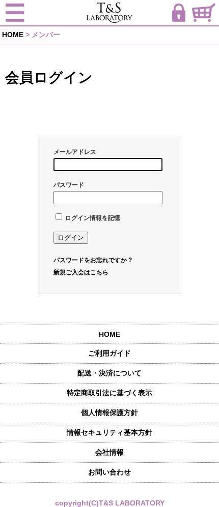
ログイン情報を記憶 (92, 217)
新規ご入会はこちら (80, 272)
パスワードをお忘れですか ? (92, 260)
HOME (12, 34)
